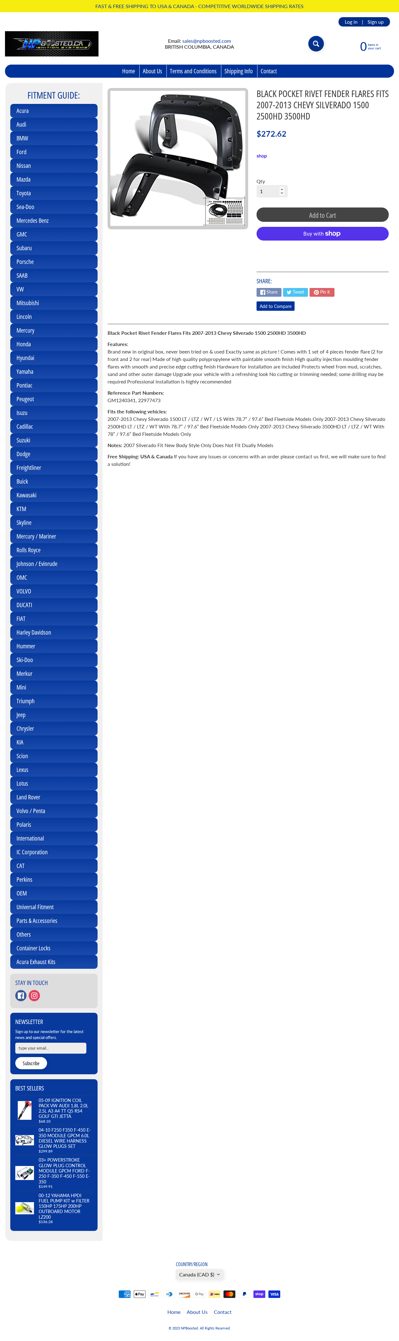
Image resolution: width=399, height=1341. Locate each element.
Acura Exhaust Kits (36, 962)
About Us (152, 71)
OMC (22, 577)
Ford (21, 152)
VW (20, 289)
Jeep (21, 714)
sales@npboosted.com (206, 41)
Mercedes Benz (33, 220)
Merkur (24, 673)
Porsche (25, 261)
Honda (24, 344)
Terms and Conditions (193, 71)
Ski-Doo (25, 660)
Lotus (22, 783)
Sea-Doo (25, 206)
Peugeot (25, 399)
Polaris (24, 824)
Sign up (376, 21)
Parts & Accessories (37, 920)
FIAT (21, 618)
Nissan (24, 165)
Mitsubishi (28, 303)
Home (128, 71)
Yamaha (25, 371)
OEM (22, 893)
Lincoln (24, 316)
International (30, 838)
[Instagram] (34, 995)
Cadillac (25, 426)
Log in (351, 21)
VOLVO (24, 591)
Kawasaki (26, 495)
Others (24, 934)
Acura (23, 110)
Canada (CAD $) (196, 1274)
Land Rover (28, 797)
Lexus (22, 769)
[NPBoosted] (52, 43)
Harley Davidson (34, 632)
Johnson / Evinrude (37, 563)
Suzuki (23, 440)
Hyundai (25, 358)
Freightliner (29, 467)
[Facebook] (20, 995)
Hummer (26, 646)
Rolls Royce (29, 550)
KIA (20, 742)
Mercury (25, 330)
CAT (21, 865)
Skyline (24, 522)
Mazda (24, 179)
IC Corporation (32, 852)
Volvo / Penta (31, 811)
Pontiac (24, 385)
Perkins (24, 879)
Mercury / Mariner (36, 536)
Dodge (23, 454)
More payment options (323, 249)
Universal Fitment (35, 907)
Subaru (24, 248)
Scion (22, 756)
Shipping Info (238, 71)
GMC (22, 234)
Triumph (26, 701)
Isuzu (22, 412)
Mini (21, 687)
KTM (21, 509)
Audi (21, 124)
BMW (22, 138)
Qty (261, 181)
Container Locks (33, 948)
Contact (269, 71)
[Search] (316, 43)
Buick (22, 481)
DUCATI (24, 605)
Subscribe (31, 1063)
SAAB (22, 275)
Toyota (24, 193)
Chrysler (25, 728)
